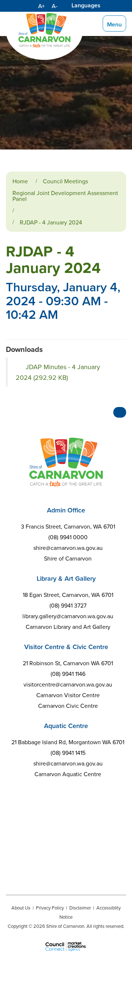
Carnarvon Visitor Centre (68, 695)
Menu (114, 24)
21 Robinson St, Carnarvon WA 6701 (68, 663)
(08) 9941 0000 (68, 537)
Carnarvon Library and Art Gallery (68, 627)
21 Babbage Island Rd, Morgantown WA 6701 (67, 742)
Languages (86, 5)
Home (20, 181)
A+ (41, 6)
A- (55, 6)
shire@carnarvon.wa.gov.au (68, 548)
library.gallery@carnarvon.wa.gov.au (67, 616)
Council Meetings (65, 181)
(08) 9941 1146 (68, 674)
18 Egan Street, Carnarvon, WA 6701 (68, 595)
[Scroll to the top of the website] (119, 412)
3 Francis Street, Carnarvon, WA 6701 (68, 526)
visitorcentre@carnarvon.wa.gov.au (67, 684)
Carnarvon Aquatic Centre (67, 774)
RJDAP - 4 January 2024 (51, 222)
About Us (20, 907)
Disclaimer (80, 907)
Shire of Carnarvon (68, 558)
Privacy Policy (50, 907)
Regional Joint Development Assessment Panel (65, 196)
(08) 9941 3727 (68, 605)
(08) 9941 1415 (68, 753)
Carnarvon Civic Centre (68, 706)
